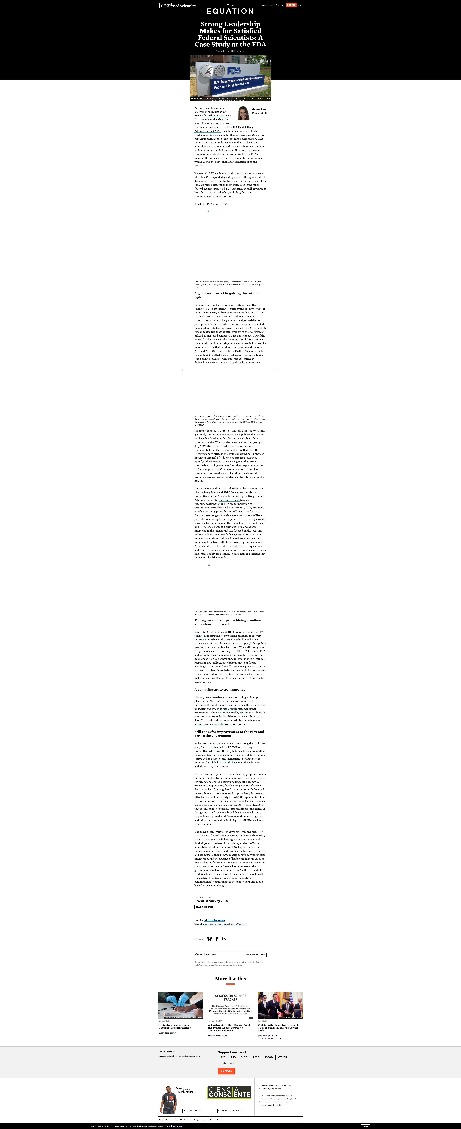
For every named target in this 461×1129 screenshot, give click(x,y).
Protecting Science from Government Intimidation (174, 1026)
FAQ (196, 1120)
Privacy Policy (165, 1120)
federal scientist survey (217, 115)
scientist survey (229, 924)
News (204, 1120)
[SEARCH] (282, 5)
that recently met (229, 500)
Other (282, 1057)
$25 (223, 1057)
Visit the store (191, 1111)
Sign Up (265, 5)
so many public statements (235, 708)
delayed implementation (225, 758)
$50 (233, 1057)
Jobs (212, 1120)
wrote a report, (241, 643)
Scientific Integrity (213, 924)
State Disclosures (183, 1120)
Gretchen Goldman (267, 1036)
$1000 (269, 1057)
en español (274, 5)
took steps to (201, 635)
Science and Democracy (214, 920)
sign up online (274, 1089)
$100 (244, 1057)
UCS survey (242, 924)
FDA (202, 924)
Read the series (204, 907)
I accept (365, 1126)
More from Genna (256, 955)
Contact (221, 1120)
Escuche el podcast (229, 1111)
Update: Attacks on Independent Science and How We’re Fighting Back (278, 1028)
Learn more (176, 1126)
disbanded (217, 747)
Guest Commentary (167, 1033)
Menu (300, 5)
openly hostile (223, 724)
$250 (256, 1057)
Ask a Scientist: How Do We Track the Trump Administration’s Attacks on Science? (229, 1028)
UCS (179, 1056)
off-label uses (241, 511)
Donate (291, 5)
